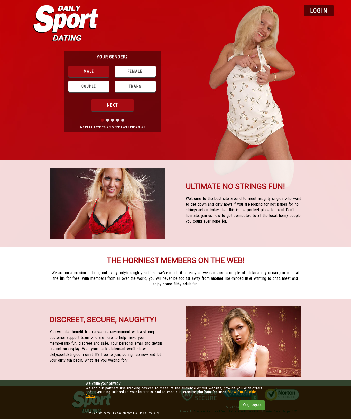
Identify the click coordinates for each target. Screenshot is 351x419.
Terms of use (137, 127)
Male (89, 71)
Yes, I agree (252, 405)
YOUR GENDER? (112, 56)
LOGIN (319, 10)
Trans (135, 86)
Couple (88, 86)
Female (135, 71)
